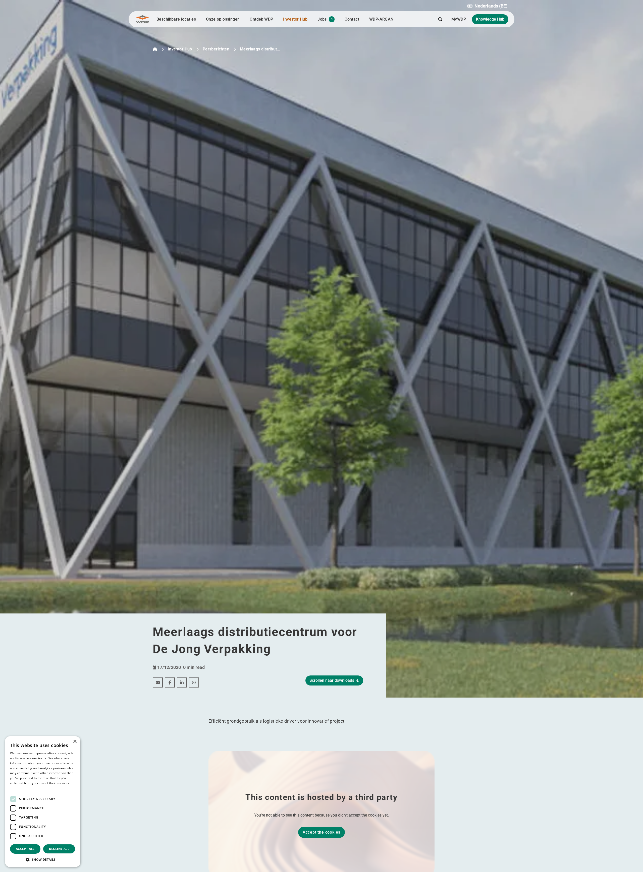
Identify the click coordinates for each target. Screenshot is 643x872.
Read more (18, 788)
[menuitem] (158, 682)
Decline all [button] (59, 849)
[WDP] (142, 19)
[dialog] (42, 801)
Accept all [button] (25, 849)
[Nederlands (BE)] (155, 49)
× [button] (75, 741)
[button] (487, 6)
